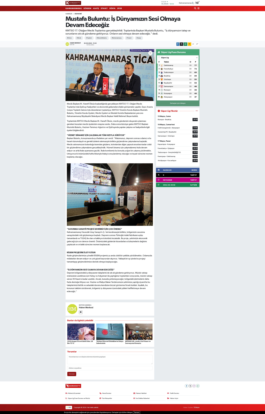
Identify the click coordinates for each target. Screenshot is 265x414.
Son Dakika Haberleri (143, 398)
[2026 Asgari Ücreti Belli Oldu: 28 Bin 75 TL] (81, 332)
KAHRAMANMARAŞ (74, 8)
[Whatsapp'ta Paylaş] (185, 44)
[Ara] (195, 8)
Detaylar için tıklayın (178, 103)
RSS (69, 407)
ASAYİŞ (96, 8)
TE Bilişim (196, 407)
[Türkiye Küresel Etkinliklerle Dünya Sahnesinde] (109, 332)
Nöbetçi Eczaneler (74, 393)
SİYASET (104, 8)
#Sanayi (138, 38)
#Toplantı (89, 38)
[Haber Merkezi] (72, 309)
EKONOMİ (78, 14)
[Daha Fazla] (189, 44)
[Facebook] (186, 386)
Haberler (69, 14)
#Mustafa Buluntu (102, 38)
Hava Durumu (106, 393)
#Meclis (79, 38)
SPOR (119, 8)
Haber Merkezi (86, 308)
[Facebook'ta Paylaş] (177, 44)
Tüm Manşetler (107, 398)
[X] (190, 386)
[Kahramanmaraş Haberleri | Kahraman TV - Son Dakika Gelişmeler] (73, 2)
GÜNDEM (87, 8)
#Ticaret (129, 38)
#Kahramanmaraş (117, 38)
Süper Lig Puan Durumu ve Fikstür (79, 398)
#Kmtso (69, 38)
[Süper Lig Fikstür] (197, 111)
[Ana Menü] (198, 8)
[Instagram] (194, 386)
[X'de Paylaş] (181, 44)
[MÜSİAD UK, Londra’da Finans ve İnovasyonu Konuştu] (138, 332)
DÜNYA (112, 8)
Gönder (72, 374)
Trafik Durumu (174, 393)
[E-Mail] (80, 312)
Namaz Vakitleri (141, 393)
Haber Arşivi (174, 398)
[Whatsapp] (197, 386)
